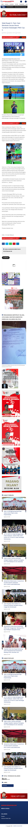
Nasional (12, 4)
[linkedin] (17, 244)
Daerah (6, 4)
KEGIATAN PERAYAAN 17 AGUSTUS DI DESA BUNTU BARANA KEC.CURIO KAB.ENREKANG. (14, 582)
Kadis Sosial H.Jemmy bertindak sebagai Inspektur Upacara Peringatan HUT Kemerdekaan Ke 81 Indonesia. (14, 560)
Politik (16, 4)
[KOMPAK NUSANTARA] (7, 2)
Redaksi (3, 816)
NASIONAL (5, 785)
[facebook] (3, 244)
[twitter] (6, 244)
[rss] (12, 811)
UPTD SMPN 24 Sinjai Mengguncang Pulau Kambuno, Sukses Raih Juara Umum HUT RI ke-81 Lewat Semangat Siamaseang (14, 536)
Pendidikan (21, 4)
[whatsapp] (10, 244)
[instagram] (8, 811)
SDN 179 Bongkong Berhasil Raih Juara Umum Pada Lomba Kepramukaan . (12, 513)
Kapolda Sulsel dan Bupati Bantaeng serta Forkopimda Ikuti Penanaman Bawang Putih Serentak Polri (13, 650)
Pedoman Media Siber (6, 818)
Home (2, 4)
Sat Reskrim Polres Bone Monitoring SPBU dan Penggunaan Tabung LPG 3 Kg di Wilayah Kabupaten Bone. (14, 628)
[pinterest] (14, 244)
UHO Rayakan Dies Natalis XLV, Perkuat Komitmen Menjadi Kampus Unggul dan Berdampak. (13, 605)
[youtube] (10, 811)
